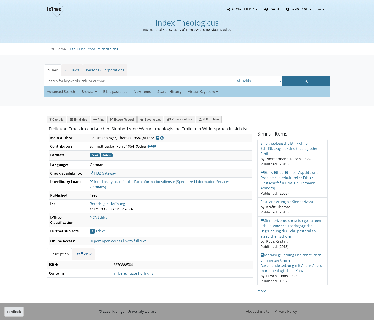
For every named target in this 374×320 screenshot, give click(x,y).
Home (61, 49)
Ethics (101, 231)
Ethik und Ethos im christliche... (95, 49)
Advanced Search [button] (61, 91)
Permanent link (181, 119)
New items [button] (142, 91)
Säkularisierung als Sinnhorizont (287, 201)
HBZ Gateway (104, 173)
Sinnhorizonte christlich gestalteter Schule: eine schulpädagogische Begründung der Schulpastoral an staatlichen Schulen (291, 228)
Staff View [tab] (83, 254)
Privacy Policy (286, 311)
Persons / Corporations (105, 70)
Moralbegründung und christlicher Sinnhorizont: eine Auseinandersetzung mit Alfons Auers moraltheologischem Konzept (291, 263)
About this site (257, 311)
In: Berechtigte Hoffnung (133, 273)
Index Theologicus (187, 23)
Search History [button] (169, 91)
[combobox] (139, 81)
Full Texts (72, 70)
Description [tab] (59, 254)
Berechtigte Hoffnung (107, 203)
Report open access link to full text (118, 241)
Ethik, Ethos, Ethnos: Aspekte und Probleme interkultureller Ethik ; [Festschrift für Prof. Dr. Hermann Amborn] (290, 180)
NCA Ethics (98, 217)
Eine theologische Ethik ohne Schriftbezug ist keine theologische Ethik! (289, 148)
